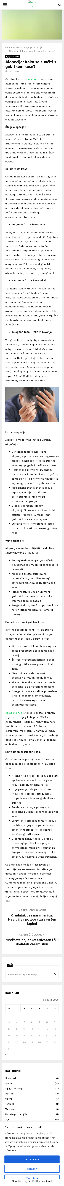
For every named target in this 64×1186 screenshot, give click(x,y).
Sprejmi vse (32, 1159)
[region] (32, 1153)
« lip (7, 1054)
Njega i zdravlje (12, 57)
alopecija (31, 79)
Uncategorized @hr (16, 1114)
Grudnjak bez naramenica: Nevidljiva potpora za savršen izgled (32, 919)
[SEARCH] (55, 974)
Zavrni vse (32, 1178)
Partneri (10, 1093)
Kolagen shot (13, 712)
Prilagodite (32, 1168)
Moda (8, 1083)
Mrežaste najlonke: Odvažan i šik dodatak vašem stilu (32, 942)
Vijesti (8, 1119)
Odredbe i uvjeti (21, 1181)
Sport (8, 1098)
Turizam (10, 1109)
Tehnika (9, 1103)
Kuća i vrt (10, 1078)
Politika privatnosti (42, 1181)
